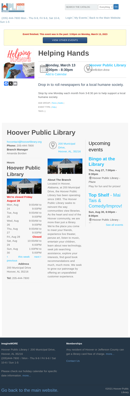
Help (54, 107)
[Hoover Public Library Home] (13, 7)
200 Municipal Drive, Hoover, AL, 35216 (69, 147)
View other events (65, 40)
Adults (60, 103)
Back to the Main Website (104, 17)
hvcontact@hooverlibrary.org (24, 141)
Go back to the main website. (29, 390)
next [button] (37, 256)
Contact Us (73, 360)
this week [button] (24, 256)
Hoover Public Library (108, 65)
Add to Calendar (56, 74)
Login (69, 17)
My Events (80, 17)
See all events (114, 224)
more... (26, 375)
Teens (54, 103)
